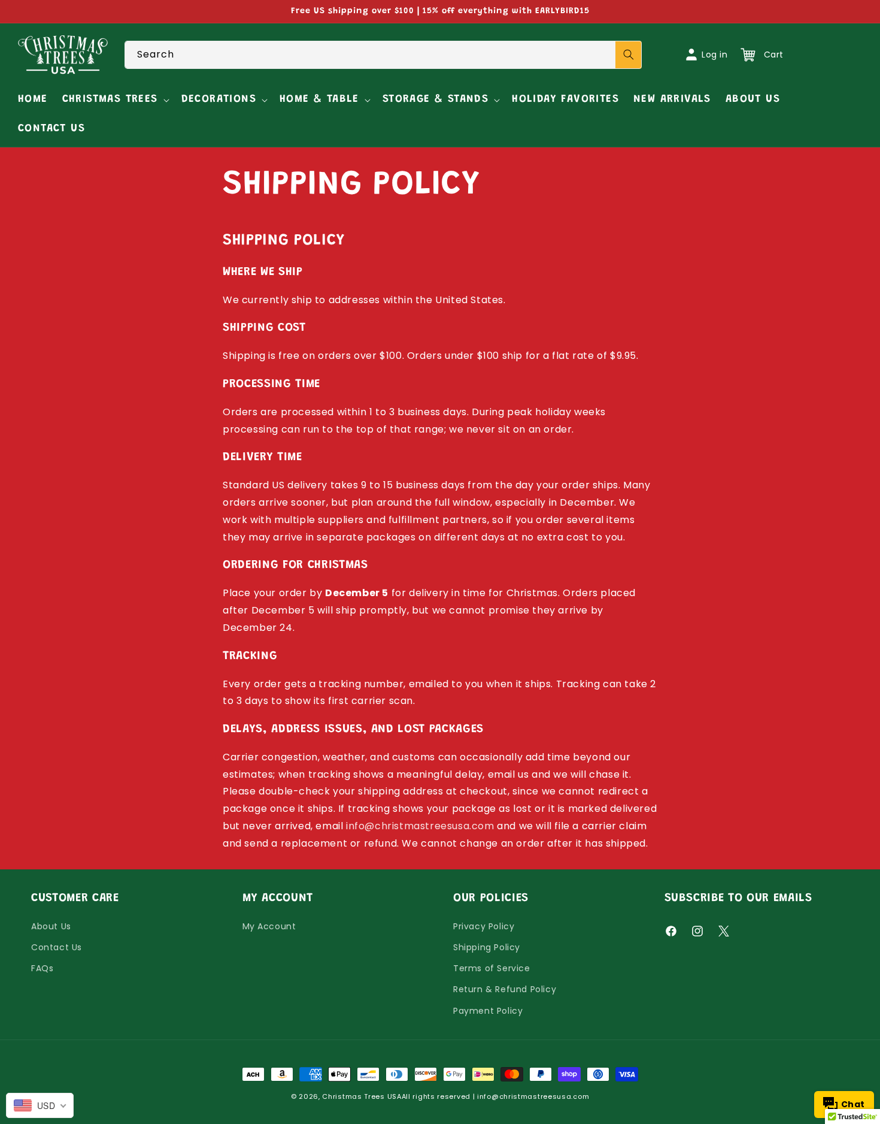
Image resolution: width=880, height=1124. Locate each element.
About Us (51, 926)
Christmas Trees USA (361, 1096)
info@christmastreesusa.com (420, 826)
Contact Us (56, 947)
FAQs (42, 968)
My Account (269, 926)
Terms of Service (491, 968)
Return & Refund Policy (504, 989)
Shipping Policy (486, 947)
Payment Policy (488, 1011)
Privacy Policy (483, 926)
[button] (114, 99)
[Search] (628, 55)
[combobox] (383, 54)
